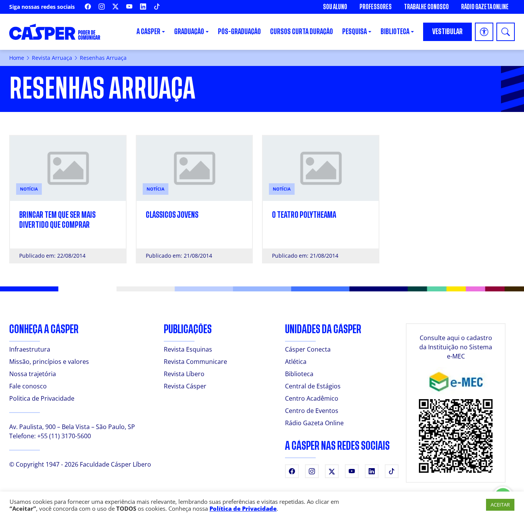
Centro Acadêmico (311, 398)
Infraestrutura (29, 349)
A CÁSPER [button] (148, 31)
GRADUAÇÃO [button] (189, 31)
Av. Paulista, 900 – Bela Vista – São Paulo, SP (72, 427)
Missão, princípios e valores (49, 361)
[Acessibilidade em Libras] (484, 32)
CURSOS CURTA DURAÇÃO (301, 31)
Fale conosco (28, 386)
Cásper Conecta (308, 349)
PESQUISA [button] (354, 31)
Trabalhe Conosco (426, 7)
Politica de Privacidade (41, 398)
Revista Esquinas (188, 349)
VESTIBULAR (447, 31)
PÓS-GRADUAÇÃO (239, 31)
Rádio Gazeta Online (485, 7)
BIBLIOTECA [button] (395, 31)
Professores (375, 7)
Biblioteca (299, 374)
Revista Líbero (184, 374)
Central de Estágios (313, 386)
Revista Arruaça (52, 57)
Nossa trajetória (32, 374)
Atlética (295, 361)
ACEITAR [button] (500, 504)
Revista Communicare (195, 361)
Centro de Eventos (311, 410)
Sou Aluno (335, 7)
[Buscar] (505, 32)
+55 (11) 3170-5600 (64, 436)
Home (16, 57)
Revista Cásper (185, 386)
